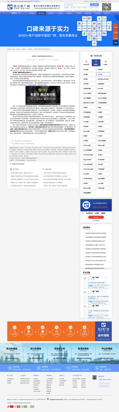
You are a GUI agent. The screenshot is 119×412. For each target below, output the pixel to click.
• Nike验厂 (85, 183)
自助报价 (86, 1)
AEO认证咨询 (35, 147)
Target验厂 (21, 151)
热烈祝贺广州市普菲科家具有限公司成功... (96, 256)
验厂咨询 (41, 13)
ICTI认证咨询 (14, 154)
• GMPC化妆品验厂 (102, 93)
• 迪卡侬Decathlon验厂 (103, 79)
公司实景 (75, 383)
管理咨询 (69, 13)
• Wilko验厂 (100, 164)
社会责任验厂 (86, 64)
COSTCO (26, 74)
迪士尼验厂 (44, 151)
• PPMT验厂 (86, 84)
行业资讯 (79, 13)
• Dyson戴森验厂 (87, 98)
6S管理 (48, 393)
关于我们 (107, 13)
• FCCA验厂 (86, 69)
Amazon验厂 (20, 149)
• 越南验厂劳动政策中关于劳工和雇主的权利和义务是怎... (24, 176)
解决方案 (88, 13)
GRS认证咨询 (46, 147)
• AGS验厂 (100, 150)
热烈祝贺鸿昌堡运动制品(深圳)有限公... (95, 268)
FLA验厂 (17, 151)
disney (49, 151)
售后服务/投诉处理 (104, 386)
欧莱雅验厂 (67, 149)
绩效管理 (48, 385)
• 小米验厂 (100, 174)
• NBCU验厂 (86, 126)
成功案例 (97, 13)
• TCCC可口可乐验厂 (88, 155)
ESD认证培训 (36, 391)
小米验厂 (39, 151)
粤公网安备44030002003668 (56, 399)
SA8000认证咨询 (68, 154)
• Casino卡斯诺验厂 (102, 98)
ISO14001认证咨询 (43, 154)
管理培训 (60, 13)
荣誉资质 (83, 379)
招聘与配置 (49, 381)
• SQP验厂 (85, 74)
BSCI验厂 (79, 7)
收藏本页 (109, 1)
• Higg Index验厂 (87, 159)
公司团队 (83, 381)
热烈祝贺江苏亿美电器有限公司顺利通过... (96, 249)
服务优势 (75, 381)
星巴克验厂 (47, 149)
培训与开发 (49, 383)
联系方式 (97, 1)
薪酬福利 (48, 387)
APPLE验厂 (23, 154)
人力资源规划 (49, 379)
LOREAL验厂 (61, 149)
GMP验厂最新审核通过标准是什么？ (29, 158)
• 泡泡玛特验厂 (101, 84)
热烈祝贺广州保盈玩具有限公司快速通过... (96, 253)
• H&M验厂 (100, 112)
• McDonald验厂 (87, 188)
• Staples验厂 (100, 121)
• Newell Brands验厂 (88, 169)
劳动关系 (48, 389)
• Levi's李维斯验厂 (87, 150)
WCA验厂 (12, 151)
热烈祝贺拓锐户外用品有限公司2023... (95, 264)
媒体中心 (62, 375)
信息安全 (35, 387)
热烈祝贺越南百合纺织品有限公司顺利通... (96, 237)
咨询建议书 (36, 385)
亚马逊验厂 (13, 149)
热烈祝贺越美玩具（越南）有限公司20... (95, 245)
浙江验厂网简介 (76, 379)
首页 (13, 49)
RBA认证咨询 (86, 10)
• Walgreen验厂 (101, 145)
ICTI (19, 154)
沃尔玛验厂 (91, 7)
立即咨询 (96, 217)
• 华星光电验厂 (86, 117)
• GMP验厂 (100, 74)
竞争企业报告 (36, 383)
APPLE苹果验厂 (30, 154)
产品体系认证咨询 (24, 381)
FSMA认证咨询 (65, 147)
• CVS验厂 (100, 136)
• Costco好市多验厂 (88, 164)
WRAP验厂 (85, 7)
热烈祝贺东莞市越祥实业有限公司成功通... (96, 233)
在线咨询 (92, 1)
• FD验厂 (99, 107)
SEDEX (70, 151)
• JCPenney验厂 (87, 145)
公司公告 (75, 385)
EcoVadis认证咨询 (27, 149)
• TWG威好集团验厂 (102, 102)
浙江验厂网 (54, 151)
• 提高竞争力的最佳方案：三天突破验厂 (53, 182)
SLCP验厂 (59, 151)
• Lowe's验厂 (100, 183)
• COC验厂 (100, 126)
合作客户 (83, 383)
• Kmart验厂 (86, 121)
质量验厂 (24, 49)
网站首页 (32, 13)
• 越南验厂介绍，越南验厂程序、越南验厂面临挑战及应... (24, 182)
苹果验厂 (36, 154)
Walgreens (16, 147)
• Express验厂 (86, 131)
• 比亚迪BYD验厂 (87, 88)
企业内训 (35, 379)
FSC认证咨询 (34, 151)
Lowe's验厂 (27, 151)
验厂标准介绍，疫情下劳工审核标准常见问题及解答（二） (98, 297)
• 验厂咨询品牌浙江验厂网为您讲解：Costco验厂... (56, 176)
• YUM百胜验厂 (101, 169)
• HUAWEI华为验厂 (88, 178)
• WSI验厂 (85, 107)
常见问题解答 (63, 381)
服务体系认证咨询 (24, 383)
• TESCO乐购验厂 (101, 140)
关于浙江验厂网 (77, 375)
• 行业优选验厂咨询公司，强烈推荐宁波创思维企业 (23, 186)
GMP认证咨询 (41, 149)
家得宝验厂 (72, 149)
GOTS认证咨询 (53, 147)
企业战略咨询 (36, 381)
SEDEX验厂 (65, 151)
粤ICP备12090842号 (41, 399)
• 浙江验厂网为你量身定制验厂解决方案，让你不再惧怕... (57, 179)
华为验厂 (59, 147)
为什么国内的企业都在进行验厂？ (97, 282)
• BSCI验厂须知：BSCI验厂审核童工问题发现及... (55, 186)
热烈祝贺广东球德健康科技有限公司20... (95, 241)
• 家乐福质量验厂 (87, 193)
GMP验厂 (30, 49)
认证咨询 (50, 13)
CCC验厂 (22, 147)
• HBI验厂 (85, 136)
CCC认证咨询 (28, 147)
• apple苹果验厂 (101, 178)
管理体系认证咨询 (24, 379)
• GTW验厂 (86, 140)
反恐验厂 (105, 64)
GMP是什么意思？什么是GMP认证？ (25, 143)
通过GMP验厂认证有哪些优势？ (23, 141)
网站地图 (103, 1)
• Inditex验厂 (86, 174)
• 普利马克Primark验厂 (89, 102)
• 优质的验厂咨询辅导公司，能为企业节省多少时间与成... (24, 179)
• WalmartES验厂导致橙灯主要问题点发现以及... (55, 173)
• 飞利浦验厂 (100, 117)
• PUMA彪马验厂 (87, 112)
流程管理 (48, 391)
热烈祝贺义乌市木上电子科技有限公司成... (96, 260)
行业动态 (62, 379)
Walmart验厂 (73, 7)
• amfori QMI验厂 (87, 93)
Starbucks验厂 (53, 149)
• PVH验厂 (100, 155)
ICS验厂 (71, 10)
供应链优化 (36, 389)
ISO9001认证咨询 (78, 10)
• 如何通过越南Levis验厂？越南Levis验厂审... (21, 173)
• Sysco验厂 (100, 88)
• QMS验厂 (100, 69)
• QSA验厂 (85, 79)
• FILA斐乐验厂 (101, 159)
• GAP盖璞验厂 (101, 131)
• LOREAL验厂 (101, 188)
